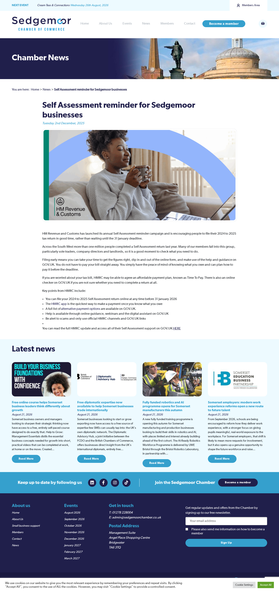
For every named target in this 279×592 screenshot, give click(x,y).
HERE (177, 328)
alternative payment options (80, 309)
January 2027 (72, 545)
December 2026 (74, 538)
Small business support (26, 525)
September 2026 (74, 519)
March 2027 (71, 558)
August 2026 (72, 512)
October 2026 (72, 525)
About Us (105, 23)
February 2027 (73, 552)
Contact (189, 23)
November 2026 (74, 532)
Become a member (224, 23)
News (146, 23)
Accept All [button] (265, 585)
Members (167, 23)
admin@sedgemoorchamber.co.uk (136, 517)
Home (84, 23)
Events (127, 23)
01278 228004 (122, 512)
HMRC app (59, 304)
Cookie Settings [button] (244, 585)
